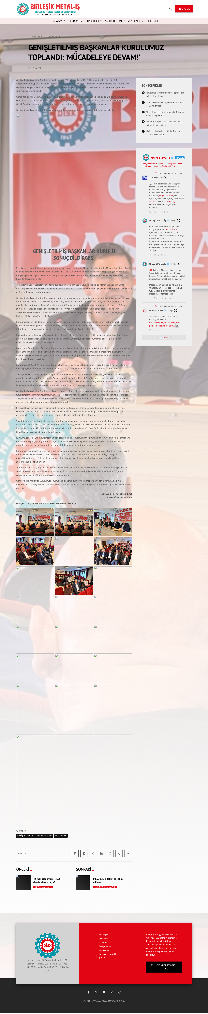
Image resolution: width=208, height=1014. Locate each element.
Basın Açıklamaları (105, 887)
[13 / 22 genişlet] (50, 631)
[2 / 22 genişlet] (89, 513)
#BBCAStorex (171, 229)
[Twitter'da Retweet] (156, 173)
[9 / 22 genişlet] (128, 572)
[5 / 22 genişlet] (89, 542)
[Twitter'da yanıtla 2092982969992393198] (151, 212)
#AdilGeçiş (171, 201)
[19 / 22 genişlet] (50, 690)
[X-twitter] (96, 992)
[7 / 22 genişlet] (50, 572)
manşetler (61, 835)
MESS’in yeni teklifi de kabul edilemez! (108, 880)
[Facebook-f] (88, 992)
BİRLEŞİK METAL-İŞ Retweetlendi (170, 173)
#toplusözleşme (166, 195)
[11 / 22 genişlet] (89, 601)
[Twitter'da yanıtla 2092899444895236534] (151, 255)
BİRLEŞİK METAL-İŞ (157, 220)
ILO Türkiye (153, 177)
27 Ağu (173, 221)
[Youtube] (104, 992)
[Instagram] (111, 992)
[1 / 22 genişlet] (50, 513)
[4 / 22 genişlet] (50, 542)
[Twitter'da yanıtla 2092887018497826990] (151, 298)
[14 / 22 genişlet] (89, 631)
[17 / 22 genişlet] (89, 660)
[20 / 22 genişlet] (89, 690)
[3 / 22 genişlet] (128, 513)
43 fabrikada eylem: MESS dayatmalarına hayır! (46, 880)
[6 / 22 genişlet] (128, 542)
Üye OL (184, 8)
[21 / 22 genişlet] (128, 690)
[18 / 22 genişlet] (128, 660)
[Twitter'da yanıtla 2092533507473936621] (151, 331)
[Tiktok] (119, 992)
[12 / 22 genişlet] (128, 601)
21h (161, 178)
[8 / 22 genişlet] (89, 572)
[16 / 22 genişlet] (50, 660)
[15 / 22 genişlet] (128, 631)
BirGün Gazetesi (155, 310)
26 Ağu (170, 311)
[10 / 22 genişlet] (50, 601)
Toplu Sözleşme (43, 887)
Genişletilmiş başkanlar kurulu (34, 835)
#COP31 (152, 201)
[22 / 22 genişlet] (128, 741)
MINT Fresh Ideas (98, 1000)
